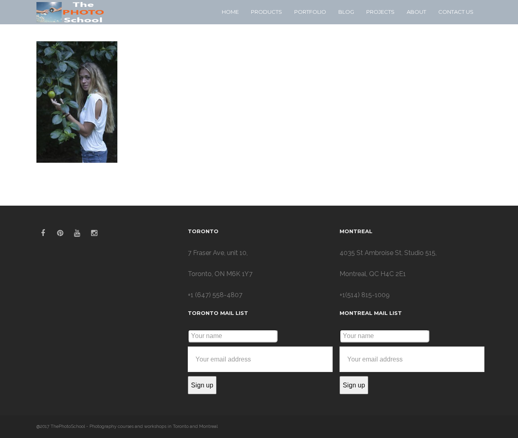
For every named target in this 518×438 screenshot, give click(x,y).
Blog (346, 12)
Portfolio (310, 12)
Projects (380, 12)
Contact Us (455, 12)
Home (230, 12)
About (416, 12)
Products (266, 12)
